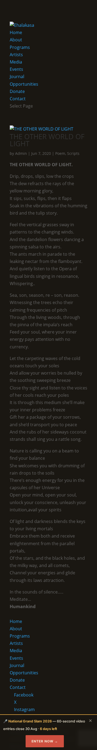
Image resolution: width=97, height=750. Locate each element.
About (16, 40)
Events (16, 69)
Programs (20, 47)
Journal (17, 76)
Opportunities (24, 84)
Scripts (73, 153)
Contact (18, 99)
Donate (17, 91)
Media (16, 62)
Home (16, 32)
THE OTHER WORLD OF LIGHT (47, 140)
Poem (60, 153)
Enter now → (45, 741)
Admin (21, 153)
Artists (16, 55)
